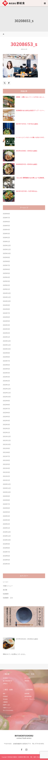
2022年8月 (6, 405)
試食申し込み (6, 704)
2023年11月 (7, 345)
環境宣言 (27, 680)
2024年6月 (6, 317)
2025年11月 (7, 249)
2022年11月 (7, 393)
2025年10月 (7, 253)
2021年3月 (6, 472)
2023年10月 (7, 349)
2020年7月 (6, 504)
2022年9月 (6, 401)
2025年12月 (7, 245)
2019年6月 (6, 556)
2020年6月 (6, 508)
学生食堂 (5, 699)
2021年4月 (6, 468)
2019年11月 (7, 536)
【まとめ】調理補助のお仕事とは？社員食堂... (30, 178)
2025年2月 (6, 285)
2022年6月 (6, 412)
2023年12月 (7, 341)
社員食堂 (6, 594)
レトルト (6, 582)
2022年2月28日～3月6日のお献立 (26, 151)
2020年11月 (7, 488)
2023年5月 (6, 369)
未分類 (5, 590)
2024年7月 (6, 313)
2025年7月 (6, 265)
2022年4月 (6, 420)
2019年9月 (6, 544)
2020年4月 (6, 516)
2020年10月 (7, 492)
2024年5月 (6, 321)
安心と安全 (27, 678)
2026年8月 (6, 214)
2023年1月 (6, 385)
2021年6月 (6, 460)
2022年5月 (6, 416)
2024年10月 (7, 301)
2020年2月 (6, 524)
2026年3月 (6, 233)
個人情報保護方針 (7, 680)
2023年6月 (6, 365)
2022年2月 (6, 428)
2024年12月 (7, 293)
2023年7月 (6, 361)
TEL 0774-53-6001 (8, 710)
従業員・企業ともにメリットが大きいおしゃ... (30, 97)
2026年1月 (6, 241)
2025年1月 (6, 289)
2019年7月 (6, 552)
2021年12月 (7, 436)
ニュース (5, 720)
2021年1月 (6, 480)
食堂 (4, 693)
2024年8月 (6, 309)
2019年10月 (7, 540)
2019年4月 (6, 564)
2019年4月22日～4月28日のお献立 (27, 639)
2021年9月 (6, 448)
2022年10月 (7, 397)
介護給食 (5, 702)
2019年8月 (6, 548)
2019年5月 (6, 560)
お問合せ (5, 683)
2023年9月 (6, 353)
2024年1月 (6, 337)
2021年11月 (7, 440)
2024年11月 (7, 297)
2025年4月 (6, 277)
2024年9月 (6, 305)
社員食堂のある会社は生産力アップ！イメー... (30, 110)
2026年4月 (6, 229)
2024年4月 (6, 325)
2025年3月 (6, 281)
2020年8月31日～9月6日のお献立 (26, 164)
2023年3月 (6, 377)
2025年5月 (6, 273)
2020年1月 (6, 528)
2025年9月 (6, 257)
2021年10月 (7, 444)
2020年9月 (6, 496)
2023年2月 (6, 381)
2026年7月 (6, 217)
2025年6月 (6, 269)
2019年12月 (7, 532)
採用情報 (27, 693)
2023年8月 (6, 357)
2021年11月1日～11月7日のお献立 (27, 124)
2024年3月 (6, 329)
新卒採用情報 (28, 696)
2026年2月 (6, 237)
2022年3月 (6, 424)
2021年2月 (6, 476)
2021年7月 (6, 456)
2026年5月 (6, 225)
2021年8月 (6, 452)
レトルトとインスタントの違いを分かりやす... (30, 137)
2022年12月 (7, 389)
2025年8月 (6, 261)
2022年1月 (6, 432)
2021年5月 (6, 464)
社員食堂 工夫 (8, 598)
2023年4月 (6, 373)
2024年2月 (6, 333)
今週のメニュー (8, 586)
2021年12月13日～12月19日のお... (27, 191)
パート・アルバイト (30, 699)
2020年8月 (6, 500)
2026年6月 (6, 221)
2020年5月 (6, 512)
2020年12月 (7, 484)
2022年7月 (6, 408)
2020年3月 (6, 520)
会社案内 (5, 678)
